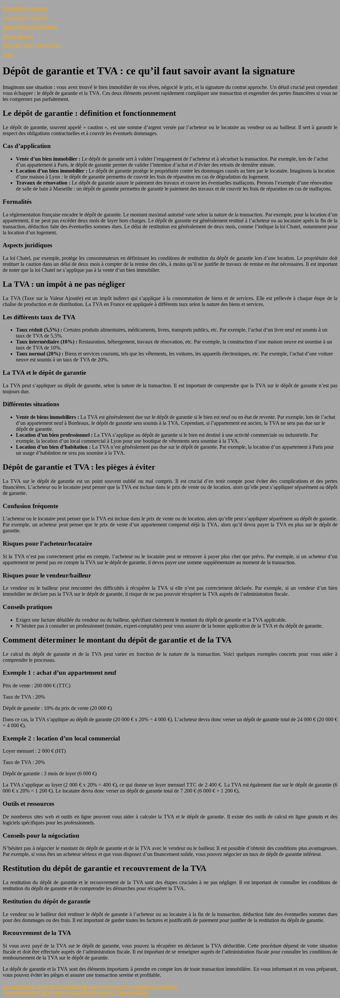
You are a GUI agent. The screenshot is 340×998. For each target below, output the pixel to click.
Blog (8, 54)
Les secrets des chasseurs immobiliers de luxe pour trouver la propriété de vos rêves (90, 986)
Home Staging (18, 36)
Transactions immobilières (30, 27)
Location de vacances (25, 17)
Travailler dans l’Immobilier (32, 45)
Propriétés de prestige (25, 8)
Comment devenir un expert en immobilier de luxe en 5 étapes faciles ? (77, 992)
